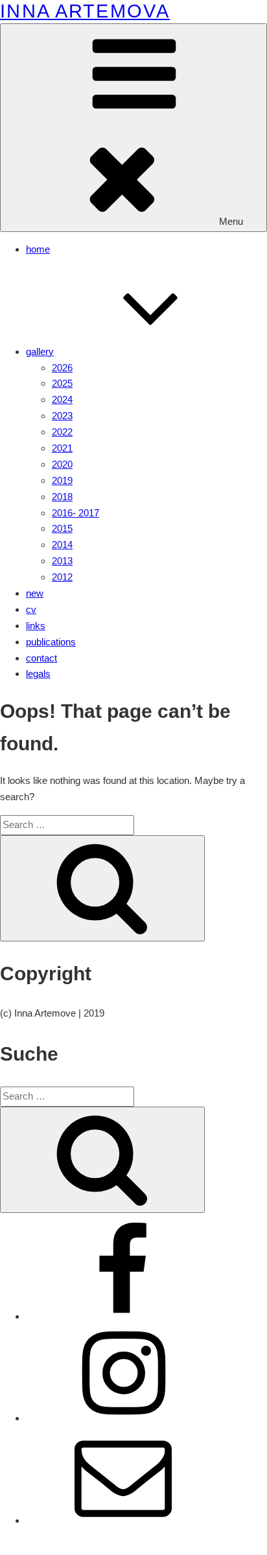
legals (38, 673)
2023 (62, 415)
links (35, 625)
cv (31, 609)
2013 (62, 560)
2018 (62, 496)
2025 (62, 383)
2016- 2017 (75, 512)
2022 (62, 431)
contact (41, 657)
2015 (62, 528)
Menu (231, 221)
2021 (62, 448)
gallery (40, 351)
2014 (62, 544)
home (38, 249)
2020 (62, 464)
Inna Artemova (85, 11)
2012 (62, 576)
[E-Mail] (123, 1520)
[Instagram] (123, 1417)
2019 (62, 480)
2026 (62, 367)
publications (51, 641)
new (34, 593)
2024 (62, 399)
